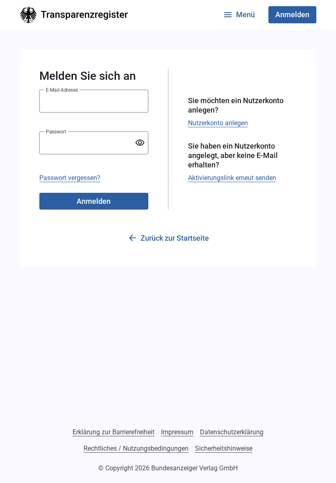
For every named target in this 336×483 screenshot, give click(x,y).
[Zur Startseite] (74, 15)
